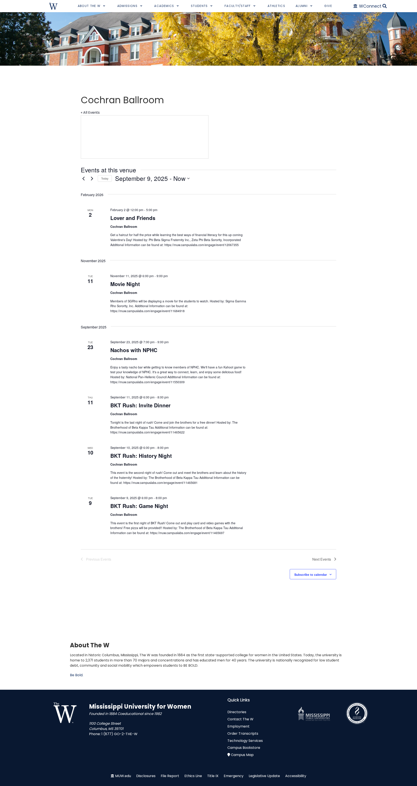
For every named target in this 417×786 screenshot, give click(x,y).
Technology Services (245, 740)
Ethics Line (193, 775)
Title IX (212, 775)
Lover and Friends (132, 217)
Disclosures (146, 775)
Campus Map (242, 754)
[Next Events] (91, 178)
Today (104, 178)
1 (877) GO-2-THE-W (119, 733)
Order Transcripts (242, 733)
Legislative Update (264, 775)
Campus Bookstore (243, 747)
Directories (236, 711)
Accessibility (295, 775)
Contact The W (240, 719)
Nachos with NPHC (133, 350)
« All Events (90, 112)
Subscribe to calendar (310, 574)
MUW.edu (123, 775)
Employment (238, 726)
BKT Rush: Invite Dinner (140, 405)
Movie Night (125, 284)
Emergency (233, 775)
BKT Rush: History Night (141, 455)
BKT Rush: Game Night (139, 506)
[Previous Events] (83, 178)
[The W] (53, 6)
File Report (170, 775)
